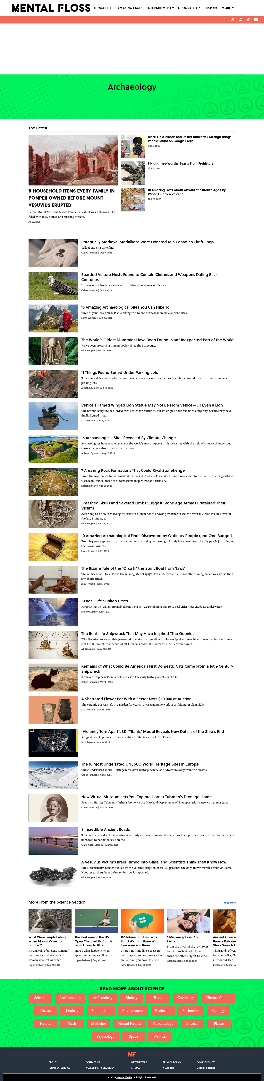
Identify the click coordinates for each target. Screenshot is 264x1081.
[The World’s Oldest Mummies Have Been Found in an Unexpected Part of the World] (132, 351)
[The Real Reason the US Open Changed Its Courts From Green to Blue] (96, 938)
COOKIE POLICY (206, 1062)
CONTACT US (93, 1062)
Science (40, 997)
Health (45, 1023)
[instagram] (240, 19)
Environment (132, 1010)
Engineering (100, 1010)
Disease (45, 1010)
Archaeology (102, 997)
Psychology (105, 1036)
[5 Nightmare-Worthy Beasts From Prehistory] (178, 173)
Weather (160, 1036)
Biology (131, 997)
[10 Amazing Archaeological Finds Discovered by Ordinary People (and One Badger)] (132, 547)
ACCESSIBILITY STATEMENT (101, 1067)
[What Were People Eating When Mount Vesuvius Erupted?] (50, 938)
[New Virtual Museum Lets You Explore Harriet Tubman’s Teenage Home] (132, 808)
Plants (219, 1023)
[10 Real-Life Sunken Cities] (132, 612)
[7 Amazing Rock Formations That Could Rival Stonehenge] (132, 482)
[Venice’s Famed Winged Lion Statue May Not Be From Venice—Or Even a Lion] (132, 416)
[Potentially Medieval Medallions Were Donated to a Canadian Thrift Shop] (132, 253)
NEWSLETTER (104, 7)
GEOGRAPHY (188, 7)
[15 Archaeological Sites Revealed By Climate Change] (132, 449)
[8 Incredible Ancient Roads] (132, 841)
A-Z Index (168, 1067)
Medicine (98, 1023)
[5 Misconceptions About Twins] (188, 938)
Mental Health (129, 1023)
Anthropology (70, 997)
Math (72, 1023)
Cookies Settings (206, 1067)
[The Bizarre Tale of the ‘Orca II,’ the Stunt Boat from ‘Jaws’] (132, 580)
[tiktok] (248, 19)
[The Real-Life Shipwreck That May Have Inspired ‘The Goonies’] (132, 645)
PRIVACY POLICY (172, 1062)
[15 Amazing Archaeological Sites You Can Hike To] (132, 318)
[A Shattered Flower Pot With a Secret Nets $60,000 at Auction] (132, 710)
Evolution (163, 1010)
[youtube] (256, 19)
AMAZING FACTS (129, 7)
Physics (192, 1023)
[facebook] (225, 19)
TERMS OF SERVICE (59, 1067)
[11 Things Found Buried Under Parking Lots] (132, 384)
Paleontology (163, 1023)
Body (158, 997)
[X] (232, 19)
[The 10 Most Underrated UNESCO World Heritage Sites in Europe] (132, 775)
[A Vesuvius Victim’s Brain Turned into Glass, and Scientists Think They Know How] (132, 873)
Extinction (190, 1010)
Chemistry (185, 997)
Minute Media (124, 1077)
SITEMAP (136, 1067)
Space (133, 1036)
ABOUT (52, 1062)
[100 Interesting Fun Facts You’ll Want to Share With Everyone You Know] (142, 938)
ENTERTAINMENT (158, 7)
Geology (218, 1010)
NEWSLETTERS (139, 1062)
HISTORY (211, 7)
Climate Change (218, 997)
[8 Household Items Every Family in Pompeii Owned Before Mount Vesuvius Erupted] (73, 179)
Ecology (72, 1010)
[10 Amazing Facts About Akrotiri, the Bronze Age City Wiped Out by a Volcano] (178, 199)
